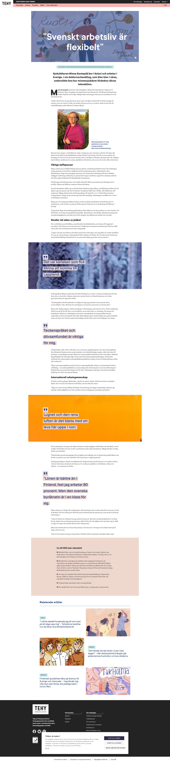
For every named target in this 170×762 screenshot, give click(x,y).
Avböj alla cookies (114, 743)
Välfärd (42, 5)
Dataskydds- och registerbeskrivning (80, 759)
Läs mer (47, 748)
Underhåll (113, 759)
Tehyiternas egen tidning (93, 716)
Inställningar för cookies (115, 748)
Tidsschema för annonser (94, 725)
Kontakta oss (148, 2)
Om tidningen (138, 2)
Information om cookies (60, 759)
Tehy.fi (164, 2)
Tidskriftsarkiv (90, 719)
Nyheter (27, 5)
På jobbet (35, 5)
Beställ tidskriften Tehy (93, 731)
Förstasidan (19, 5)
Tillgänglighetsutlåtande (101, 759)
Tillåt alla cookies (114, 738)
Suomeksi (157, 2)
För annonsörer (91, 722)
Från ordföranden (51, 5)
